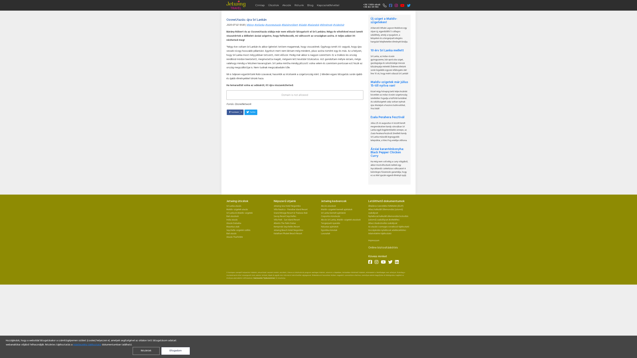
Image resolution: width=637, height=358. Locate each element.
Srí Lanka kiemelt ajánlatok (333, 213)
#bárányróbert (290, 25)
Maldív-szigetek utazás (237, 209)
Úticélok (273, 5)
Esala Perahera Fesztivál (387, 117)
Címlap (260, 5)
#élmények (326, 25)
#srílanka (259, 25)
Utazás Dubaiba (233, 223)
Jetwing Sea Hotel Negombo (287, 206)
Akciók (286, 5)
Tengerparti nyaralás (330, 223)
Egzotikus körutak (329, 230)
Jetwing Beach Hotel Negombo (288, 230)
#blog (250, 25)
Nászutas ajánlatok (330, 227)
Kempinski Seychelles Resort (287, 227)
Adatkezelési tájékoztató (87, 345)
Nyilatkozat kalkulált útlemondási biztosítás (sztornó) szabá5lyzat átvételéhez (388, 218)
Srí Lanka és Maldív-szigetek (239, 213)
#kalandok (313, 25)
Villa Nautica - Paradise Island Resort (291, 209)
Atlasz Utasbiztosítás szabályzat (382, 223)
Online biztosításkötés (383, 247)
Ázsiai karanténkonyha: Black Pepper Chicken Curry (387, 153)
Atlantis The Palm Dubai (285, 223)
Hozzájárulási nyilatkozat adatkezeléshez (387, 230)
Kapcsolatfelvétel (328, 5)
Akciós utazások (328, 206)
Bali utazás (231, 233)
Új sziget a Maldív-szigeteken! (384, 20)
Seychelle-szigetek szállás (238, 230)
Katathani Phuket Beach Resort (288, 233)
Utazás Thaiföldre (234, 237)
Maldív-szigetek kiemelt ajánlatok (336, 209)
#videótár (338, 25)
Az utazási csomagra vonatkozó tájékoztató (388, 227)
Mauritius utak (232, 227)
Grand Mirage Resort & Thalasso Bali (291, 213)
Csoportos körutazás (330, 216)
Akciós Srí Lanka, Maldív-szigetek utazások (341, 220)
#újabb (303, 25)
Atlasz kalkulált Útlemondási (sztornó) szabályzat (385, 211)
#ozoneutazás (273, 25)
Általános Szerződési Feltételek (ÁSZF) (385, 206)
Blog (310, 5)
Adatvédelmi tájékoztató (379, 233)
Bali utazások (232, 216)
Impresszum (373, 240)
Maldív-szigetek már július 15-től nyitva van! (389, 84)
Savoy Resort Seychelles (285, 216)
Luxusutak (325, 233)
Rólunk (299, 5)
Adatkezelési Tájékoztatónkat (264, 278)
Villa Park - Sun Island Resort (287, 220)
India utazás (232, 220)
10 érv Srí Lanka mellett (387, 50)
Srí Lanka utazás (233, 206)
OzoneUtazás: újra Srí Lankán (246, 20)
